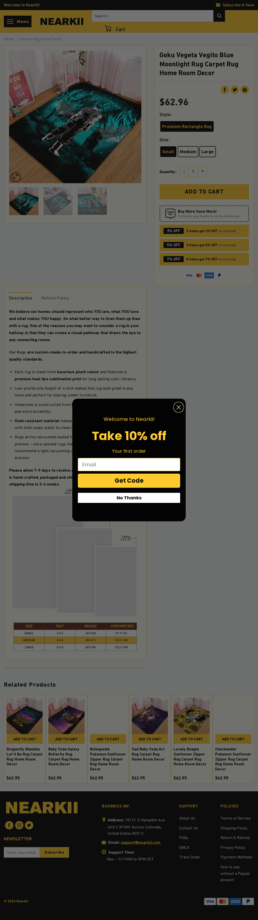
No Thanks (129, 498)
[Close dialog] (178, 407)
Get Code (129, 480)
